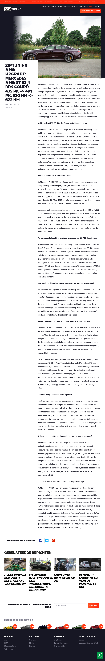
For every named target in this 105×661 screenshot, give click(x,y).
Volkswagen (8, 649)
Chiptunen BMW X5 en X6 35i (64, 577)
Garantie (74, 7)
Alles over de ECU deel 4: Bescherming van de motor (15, 579)
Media (31, 643)
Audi (5, 640)
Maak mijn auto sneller (90, 11)
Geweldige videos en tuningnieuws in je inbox (29, 605)
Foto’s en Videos (64, 7)
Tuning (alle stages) (61, 643)
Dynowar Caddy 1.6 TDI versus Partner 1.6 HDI (88, 580)
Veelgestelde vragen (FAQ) (88, 643)
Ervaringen (83, 7)
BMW (6, 643)
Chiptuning (46, 7)
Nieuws (32, 646)
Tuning (53, 7)
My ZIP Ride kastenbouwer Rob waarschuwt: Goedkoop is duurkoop (41, 582)
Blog (90, 7)
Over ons (32, 640)
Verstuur (93, 606)
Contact (97, 7)
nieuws (16, 105)
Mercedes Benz (10, 646)
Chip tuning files (60, 646)
